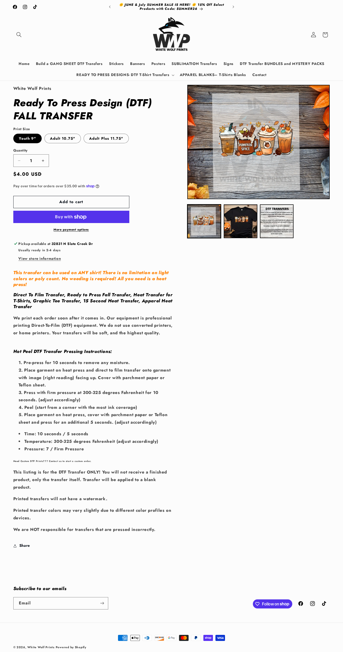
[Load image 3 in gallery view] (277, 221)
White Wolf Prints (40, 647)
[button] (19, 35)
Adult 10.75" (63, 138)
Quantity (20, 150)
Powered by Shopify (71, 647)
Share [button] (24, 545)
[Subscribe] (102, 603)
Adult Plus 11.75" (106, 138)
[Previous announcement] (109, 7)
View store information (39, 258)
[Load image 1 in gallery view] (204, 221)
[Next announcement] (233, 7)
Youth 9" (27, 138)
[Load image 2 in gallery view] (240, 221)
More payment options (71, 229)
